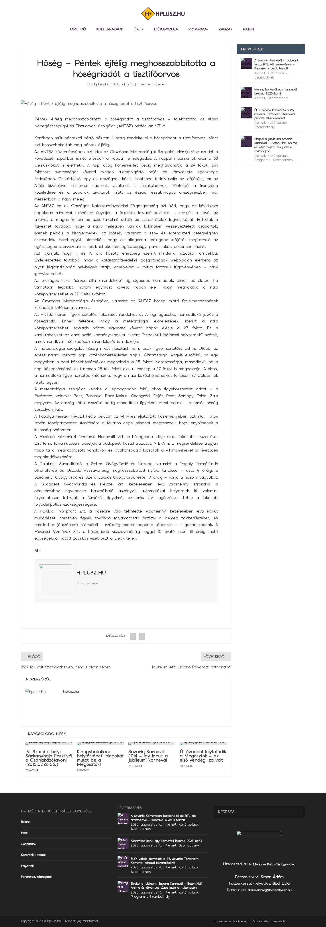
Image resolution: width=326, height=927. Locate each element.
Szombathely (264, 77)
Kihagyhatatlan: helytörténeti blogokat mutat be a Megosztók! (100, 758)
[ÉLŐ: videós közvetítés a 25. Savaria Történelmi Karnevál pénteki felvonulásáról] (246, 112)
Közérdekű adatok (33, 855)
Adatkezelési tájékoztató (269, 921)
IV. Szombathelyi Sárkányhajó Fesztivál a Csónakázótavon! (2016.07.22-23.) (49, 758)
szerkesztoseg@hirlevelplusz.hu (270, 890)
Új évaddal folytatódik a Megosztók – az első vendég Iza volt (203, 756)
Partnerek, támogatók (36, 877)
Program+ (198, 29)
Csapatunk (28, 844)
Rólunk (25, 822)
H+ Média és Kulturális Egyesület (271, 864)
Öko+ (139, 29)
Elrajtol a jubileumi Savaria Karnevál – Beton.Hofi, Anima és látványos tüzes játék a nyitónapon (275, 145)
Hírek (24, 833)
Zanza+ (226, 29)
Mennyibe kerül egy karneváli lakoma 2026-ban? (275, 91)
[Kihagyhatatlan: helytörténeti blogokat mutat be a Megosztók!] (100, 743)
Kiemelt (160, 84)
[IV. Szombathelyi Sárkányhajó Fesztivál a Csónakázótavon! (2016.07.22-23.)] (49, 743)
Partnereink (241, 921)
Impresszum (222, 921)
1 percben (144, 84)
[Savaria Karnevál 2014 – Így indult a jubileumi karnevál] (151, 743)
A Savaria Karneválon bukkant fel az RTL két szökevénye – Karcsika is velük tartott (276, 64)
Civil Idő (78, 29)
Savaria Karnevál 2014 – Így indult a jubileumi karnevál (148, 756)
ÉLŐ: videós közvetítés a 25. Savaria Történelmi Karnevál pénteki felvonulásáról (274, 114)
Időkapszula (166, 29)
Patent (249, 29)
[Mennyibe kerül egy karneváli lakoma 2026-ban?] (246, 92)
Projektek (27, 866)
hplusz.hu (101, 84)
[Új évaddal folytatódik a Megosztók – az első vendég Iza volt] (203, 743)
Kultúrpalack (109, 29)
